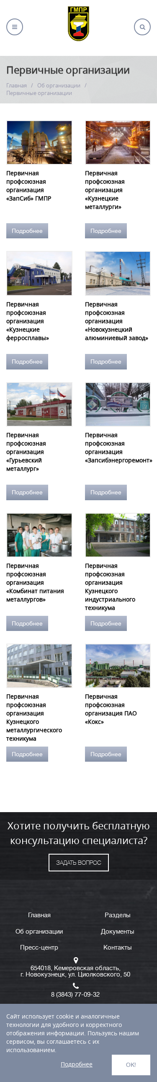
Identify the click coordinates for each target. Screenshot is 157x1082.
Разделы (118, 915)
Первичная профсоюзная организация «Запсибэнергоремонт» (118, 447)
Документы (117, 931)
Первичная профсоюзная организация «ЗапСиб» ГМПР (28, 185)
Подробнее (27, 230)
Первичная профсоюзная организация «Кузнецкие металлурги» (105, 190)
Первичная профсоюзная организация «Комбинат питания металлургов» (35, 582)
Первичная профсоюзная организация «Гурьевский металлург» (26, 451)
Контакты (117, 947)
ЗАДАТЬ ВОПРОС (78, 862)
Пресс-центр (39, 947)
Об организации (58, 85)
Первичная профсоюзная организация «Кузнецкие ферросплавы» (27, 321)
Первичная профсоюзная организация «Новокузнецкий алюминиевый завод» (116, 321)
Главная (16, 85)
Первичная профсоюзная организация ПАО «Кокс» (111, 709)
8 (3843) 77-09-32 (75, 994)
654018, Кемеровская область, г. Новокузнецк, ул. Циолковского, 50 (75, 971)
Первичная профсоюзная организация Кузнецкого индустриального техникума (110, 587)
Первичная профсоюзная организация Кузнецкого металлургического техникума (34, 717)
